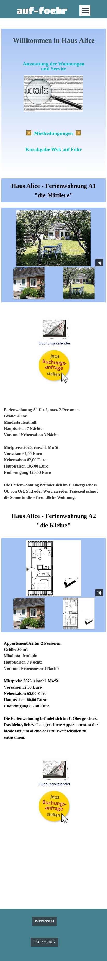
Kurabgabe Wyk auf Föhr (53, 149)
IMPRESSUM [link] (44, 921)
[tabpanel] (53, 103)
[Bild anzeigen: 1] (29, 283)
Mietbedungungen (53, 133)
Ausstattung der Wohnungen (53, 64)
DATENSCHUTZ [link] (44, 942)
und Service (53, 68)
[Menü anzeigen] (85, 10)
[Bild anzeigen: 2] (79, 283)
